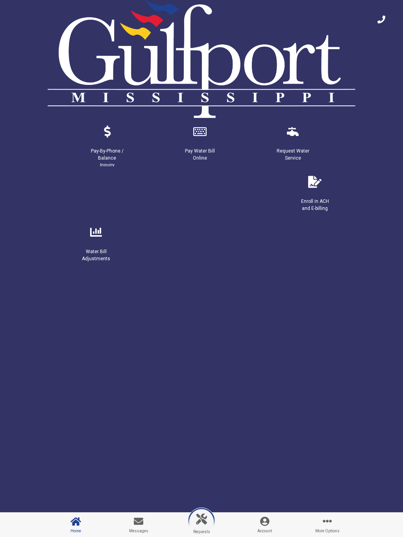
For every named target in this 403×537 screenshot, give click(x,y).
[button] (107, 142)
